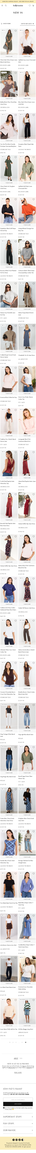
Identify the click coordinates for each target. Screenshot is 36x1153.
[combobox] (27, 23)
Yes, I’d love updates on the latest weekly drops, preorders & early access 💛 (18, 1108)
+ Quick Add (9, 56)
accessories (29, 1067)
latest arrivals (11, 1067)
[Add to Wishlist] (15, 30)
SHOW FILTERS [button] (7, 23)
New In (24, 1066)
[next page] (25, 1042)
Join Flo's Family (12, 1088)
